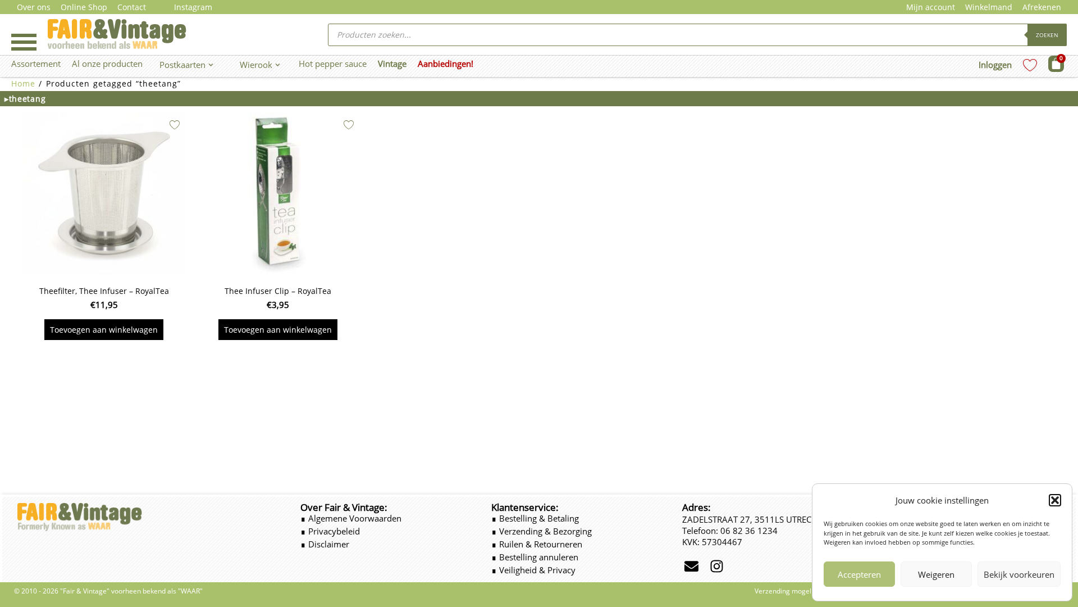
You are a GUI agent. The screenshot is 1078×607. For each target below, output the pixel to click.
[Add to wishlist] (174, 125)
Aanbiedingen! (445, 63)
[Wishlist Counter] (1030, 65)
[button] (1055, 500)
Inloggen (995, 64)
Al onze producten (107, 63)
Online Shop (84, 7)
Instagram (193, 7)
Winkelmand (988, 7)
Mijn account (930, 7)
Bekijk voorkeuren (1019, 574)
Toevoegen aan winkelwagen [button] (104, 329)
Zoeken (1047, 35)
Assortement (36, 63)
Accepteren (859, 574)
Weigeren (936, 574)
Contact (131, 7)
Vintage (392, 63)
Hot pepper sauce (333, 63)
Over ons (34, 7)
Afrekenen (1041, 7)
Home (23, 83)
